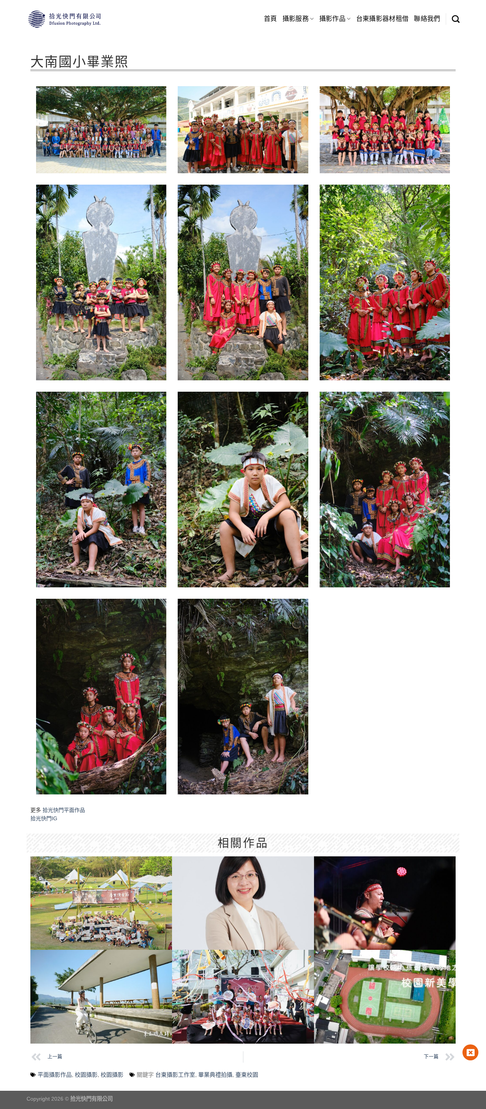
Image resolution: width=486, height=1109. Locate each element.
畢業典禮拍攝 (215, 1074)
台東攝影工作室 (175, 1074)
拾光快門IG (43, 818)
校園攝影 (86, 1074)
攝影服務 (295, 18)
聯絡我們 (427, 18)
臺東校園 (246, 1074)
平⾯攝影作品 (55, 1074)
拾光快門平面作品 (64, 810)
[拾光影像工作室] (65, 19)
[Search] (455, 19)
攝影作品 (332, 18)
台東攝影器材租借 (382, 18)
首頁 (270, 18)
